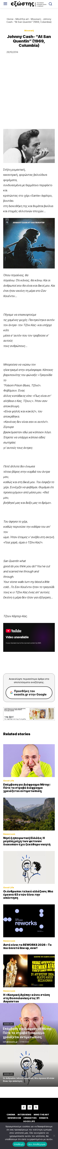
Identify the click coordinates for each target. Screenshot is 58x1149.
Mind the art (22, 19)
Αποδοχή (19, 1144)
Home (10, 19)
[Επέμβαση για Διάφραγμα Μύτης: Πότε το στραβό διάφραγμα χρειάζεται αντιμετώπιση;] (29, 760)
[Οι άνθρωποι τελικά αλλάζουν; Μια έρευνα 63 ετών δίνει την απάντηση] (29, 867)
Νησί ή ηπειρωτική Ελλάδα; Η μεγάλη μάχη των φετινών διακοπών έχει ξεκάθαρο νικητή (26, 841)
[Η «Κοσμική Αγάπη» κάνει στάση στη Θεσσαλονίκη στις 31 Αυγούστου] (29, 970)
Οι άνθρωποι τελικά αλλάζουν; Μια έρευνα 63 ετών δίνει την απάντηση (28, 895)
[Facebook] (23, 1107)
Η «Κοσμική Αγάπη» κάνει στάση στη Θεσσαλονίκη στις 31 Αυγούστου (26, 998)
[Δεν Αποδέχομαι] (54, 1135)
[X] (36, 1107)
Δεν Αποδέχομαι (36, 1144)
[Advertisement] (29, 98)
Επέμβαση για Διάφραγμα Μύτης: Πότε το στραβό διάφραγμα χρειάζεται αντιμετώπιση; (27, 788)
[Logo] (29, 4)
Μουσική (36, 19)
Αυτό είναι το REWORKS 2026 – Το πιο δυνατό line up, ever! (27, 946)
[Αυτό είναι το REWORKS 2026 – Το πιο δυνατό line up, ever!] (29, 920)
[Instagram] (30, 1107)
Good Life (8, 781)
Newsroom (9, 834)
